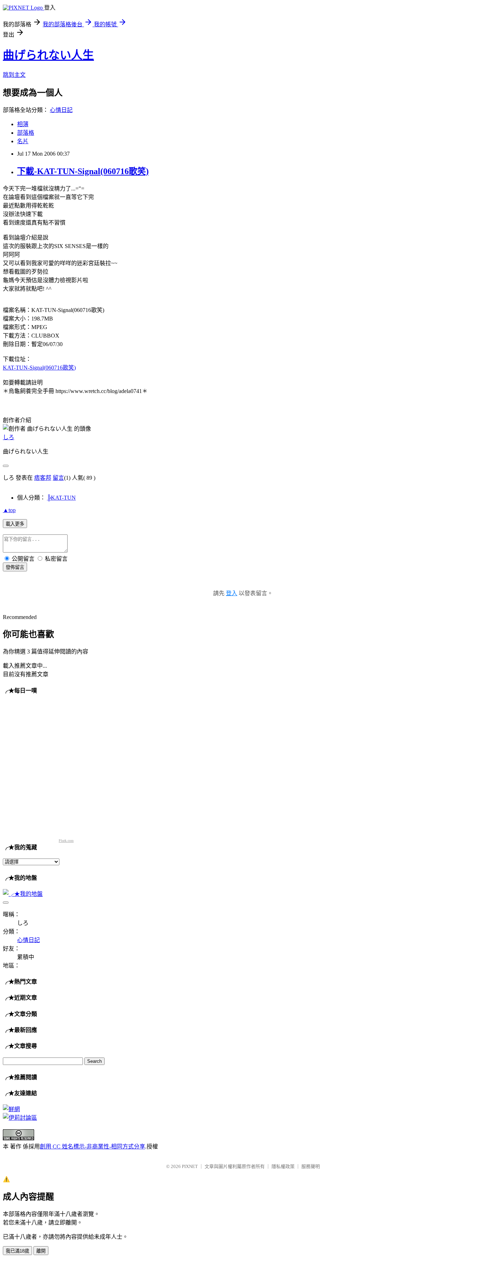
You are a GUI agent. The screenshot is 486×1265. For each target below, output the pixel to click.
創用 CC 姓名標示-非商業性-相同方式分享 (92, 1146)
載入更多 (15, 524)
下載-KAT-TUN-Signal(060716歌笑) (83, 171)
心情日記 (61, 110)
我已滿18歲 (17, 1251)
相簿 (22, 124)
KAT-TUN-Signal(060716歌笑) (39, 368)
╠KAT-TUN (61, 498)
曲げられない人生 (48, 55)
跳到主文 (14, 75)
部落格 (25, 133)
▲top (9, 510)
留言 (58, 478)
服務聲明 (310, 1166)
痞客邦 (42, 478)
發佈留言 (15, 567)
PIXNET (190, 1166)
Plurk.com (66, 841)
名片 (22, 141)
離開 (41, 1251)
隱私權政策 (283, 1166)
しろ (8, 437)
